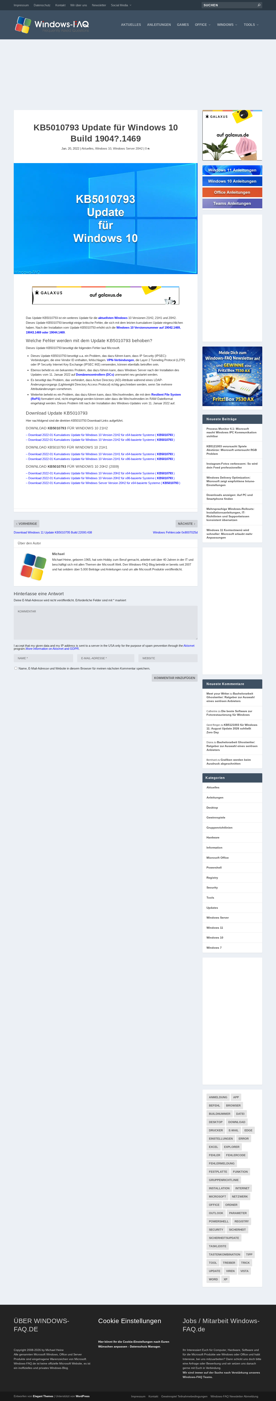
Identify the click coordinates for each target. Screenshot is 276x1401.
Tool (213, 1262)
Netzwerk (240, 1196)
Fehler (214, 1155)
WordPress (83, 1396)
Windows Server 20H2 (128, 148)
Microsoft (217, 1196)
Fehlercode (235, 1155)
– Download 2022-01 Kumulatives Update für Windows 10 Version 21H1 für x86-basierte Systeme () (100, 459)
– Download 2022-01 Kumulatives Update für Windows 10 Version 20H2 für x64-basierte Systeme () (100, 473)
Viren (230, 1271)
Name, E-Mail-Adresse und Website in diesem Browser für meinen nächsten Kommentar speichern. (84, 668)
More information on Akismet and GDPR (52, 648)
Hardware (212, 837)
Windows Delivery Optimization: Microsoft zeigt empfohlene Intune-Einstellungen (230, 481)
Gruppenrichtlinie (224, 1180)
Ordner (231, 1204)
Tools (249, 24)
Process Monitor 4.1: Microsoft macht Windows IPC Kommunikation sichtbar (231, 432)
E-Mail (234, 1130)
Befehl (214, 1105)
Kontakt (60, 5)
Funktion (240, 1171)
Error (244, 1138)
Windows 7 (214, 947)
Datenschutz (42, 5)
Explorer (231, 1146)
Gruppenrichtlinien (219, 827)
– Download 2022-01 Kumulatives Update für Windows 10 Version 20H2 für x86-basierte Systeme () (100, 478)
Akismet (188, 645)
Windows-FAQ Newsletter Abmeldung (234, 1396)
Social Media (119, 5)
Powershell (214, 867)
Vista (244, 1271)
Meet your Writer (217, 693)
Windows (225, 24)
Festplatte (218, 1171)
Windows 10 (103, 148)
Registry (212, 877)
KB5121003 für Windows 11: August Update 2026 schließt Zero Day (231, 728)
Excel (213, 1146)
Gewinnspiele (215, 817)
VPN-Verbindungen (120, 360)
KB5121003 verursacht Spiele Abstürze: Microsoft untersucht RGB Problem (231, 450)
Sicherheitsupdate (224, 1238)
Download (236, 1122)
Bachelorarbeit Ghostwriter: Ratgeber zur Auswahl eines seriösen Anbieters (230, 697)
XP (225, 1279)
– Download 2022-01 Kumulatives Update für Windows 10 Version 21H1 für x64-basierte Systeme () (100, 454)
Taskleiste (217, 1246)
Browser (233, 1105)
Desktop (212, 807)
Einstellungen (221, 1138)
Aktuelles (131, 24)
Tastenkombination (224, 1254)
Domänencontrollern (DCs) (95, 374)
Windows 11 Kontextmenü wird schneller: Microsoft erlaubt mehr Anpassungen (229, 533)
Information (214, 847)
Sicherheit (237, 1229)
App (236, 1097)
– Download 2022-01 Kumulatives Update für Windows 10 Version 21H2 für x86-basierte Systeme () (100, 439)
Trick (245, 1262)
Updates (212, 907)
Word (213, 1279)
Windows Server (217, 917)
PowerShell (219, 1221)
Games (183, 24)
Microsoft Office (217, 857)
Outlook (216, 1213)
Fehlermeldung (222, 1163)
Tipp (249, 1254)
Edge (248, 1130)
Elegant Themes (43, 1396)
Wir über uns (78, 5)
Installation (219, 1188)
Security (212, 887)
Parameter (238, 1213)
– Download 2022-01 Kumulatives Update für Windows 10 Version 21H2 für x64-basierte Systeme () (100, 435)
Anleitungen (159, 24)
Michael (58, 554)
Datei (240, 1113)
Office (201, 24)
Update (214, 1271)
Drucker (216, 1130)
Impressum (21, 5)
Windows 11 (214, 927)
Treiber (229, 1262)
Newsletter (99, 5)
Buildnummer (219, 1113)
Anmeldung (218, 1097)
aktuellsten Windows (112, 318)
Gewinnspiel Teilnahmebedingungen (184, 1396)
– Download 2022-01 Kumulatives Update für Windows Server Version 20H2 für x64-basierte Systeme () (103, 483)
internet (242, 1188)
